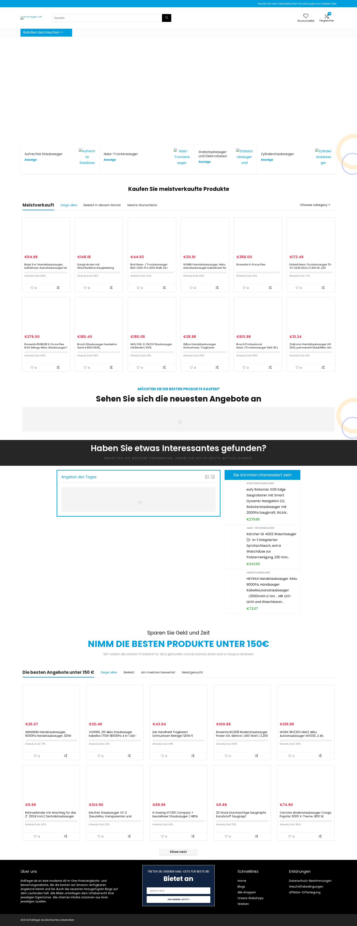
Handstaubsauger (258, 572)
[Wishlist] (305, 16)
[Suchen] (166, 18)
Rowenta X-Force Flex (250, 264)
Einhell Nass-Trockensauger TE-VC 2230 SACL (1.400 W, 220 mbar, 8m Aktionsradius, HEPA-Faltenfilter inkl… (310, 269)
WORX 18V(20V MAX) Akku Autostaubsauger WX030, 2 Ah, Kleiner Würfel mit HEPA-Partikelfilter (306, 736)
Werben (243, 904)
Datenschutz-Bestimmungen (310, 881)
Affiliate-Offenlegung (304, 892)
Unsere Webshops (250, 898)
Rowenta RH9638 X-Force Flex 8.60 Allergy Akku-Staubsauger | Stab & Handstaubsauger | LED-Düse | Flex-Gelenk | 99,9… (45, 349)
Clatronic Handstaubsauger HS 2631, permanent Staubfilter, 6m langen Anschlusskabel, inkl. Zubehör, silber (310, 349)
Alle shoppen (247, 892)
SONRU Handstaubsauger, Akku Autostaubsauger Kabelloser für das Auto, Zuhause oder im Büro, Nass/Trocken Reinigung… (204, 269)
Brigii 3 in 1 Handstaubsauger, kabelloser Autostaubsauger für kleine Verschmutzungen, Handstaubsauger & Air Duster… (45, 269)
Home (242, 881)
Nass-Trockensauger (260, 528)
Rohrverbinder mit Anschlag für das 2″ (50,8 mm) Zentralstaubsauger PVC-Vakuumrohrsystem (50, 816)
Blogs (241, 886)
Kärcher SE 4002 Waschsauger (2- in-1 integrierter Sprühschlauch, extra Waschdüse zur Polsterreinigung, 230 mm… (271, 546)
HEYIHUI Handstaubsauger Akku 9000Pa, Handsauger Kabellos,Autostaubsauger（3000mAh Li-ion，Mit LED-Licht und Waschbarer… (271, 590)
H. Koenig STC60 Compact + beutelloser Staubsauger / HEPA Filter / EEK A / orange (175, 816)
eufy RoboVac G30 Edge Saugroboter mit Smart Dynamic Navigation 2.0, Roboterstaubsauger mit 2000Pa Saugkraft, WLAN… (267, 501)
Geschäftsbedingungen (306, 886)
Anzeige (31, 160)
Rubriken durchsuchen (41, 32)
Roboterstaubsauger (260, 483)
